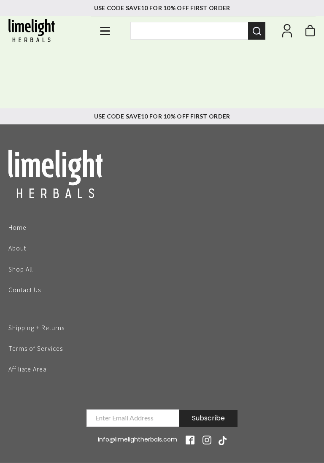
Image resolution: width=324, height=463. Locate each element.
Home (17, 227)
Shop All (20, 268)
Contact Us (24, 289)
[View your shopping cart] (310, 33)
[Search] (256, 31)
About (17, 247)
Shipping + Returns (36, 327)
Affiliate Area (27, 369)
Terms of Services (35, 348)
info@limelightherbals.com (137, 439)
